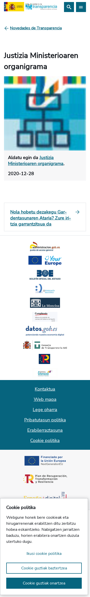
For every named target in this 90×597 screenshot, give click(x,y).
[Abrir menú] (81, 7)
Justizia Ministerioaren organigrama (36, 161)
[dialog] (44, 546)
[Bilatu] (69, 7)
